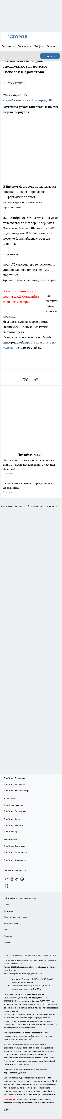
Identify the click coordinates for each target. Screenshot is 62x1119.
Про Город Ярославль (14, 846)
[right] (58, 46)
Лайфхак (39, 46)
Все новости (24, 46)
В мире (51, 46)
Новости (8, 936)
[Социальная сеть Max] (6, 886)
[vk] (26, 379)
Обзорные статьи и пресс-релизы (20, 898)
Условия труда (11, 923)
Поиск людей (14, 83)
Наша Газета (10, 798)
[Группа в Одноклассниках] (11, 879)
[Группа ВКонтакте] (6, 879)
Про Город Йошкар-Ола (15, 811)
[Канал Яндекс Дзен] (22, 879)
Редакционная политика (15, 917)
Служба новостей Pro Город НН (27, 100)
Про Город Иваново (13, 805)
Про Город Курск (12, 819)
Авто (6, 929)
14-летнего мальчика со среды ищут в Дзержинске (27, 487)
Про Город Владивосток (15, 852)
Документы (8, 46)
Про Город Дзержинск (14, 778)
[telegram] (37, 379)
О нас (6, 904)
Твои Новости (10, 839)
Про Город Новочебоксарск (17, 790)
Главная (7, 942)
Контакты (8, 911)
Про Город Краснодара (15, 860)
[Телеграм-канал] (16, 879)
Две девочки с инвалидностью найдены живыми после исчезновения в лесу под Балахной (29, 466)
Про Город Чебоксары (14, 784)
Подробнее (23, 1064)
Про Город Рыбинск (13, 825)
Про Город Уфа (11, 831)
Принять (50, 56)
